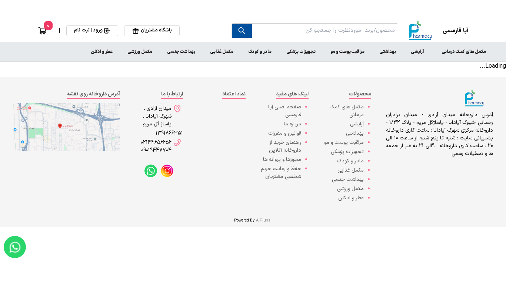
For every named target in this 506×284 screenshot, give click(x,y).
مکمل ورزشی (139, 51)
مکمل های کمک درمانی (464, 51)
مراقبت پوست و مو (347, 51)
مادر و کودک (260, 51)
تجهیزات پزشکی (301, 51)
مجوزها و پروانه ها (282, 159)
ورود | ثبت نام (88, 30)
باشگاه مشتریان (156, 30)
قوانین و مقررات (284, 133)
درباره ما (292, 124)
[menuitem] (464, 51)
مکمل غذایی (221, 51)
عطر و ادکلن (102, 51)
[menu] (253, 52)
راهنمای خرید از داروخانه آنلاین (285, 146)
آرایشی (417, 51)
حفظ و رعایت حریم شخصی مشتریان (281, 172)
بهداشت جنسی (181, 51)
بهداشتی (387, 51)
